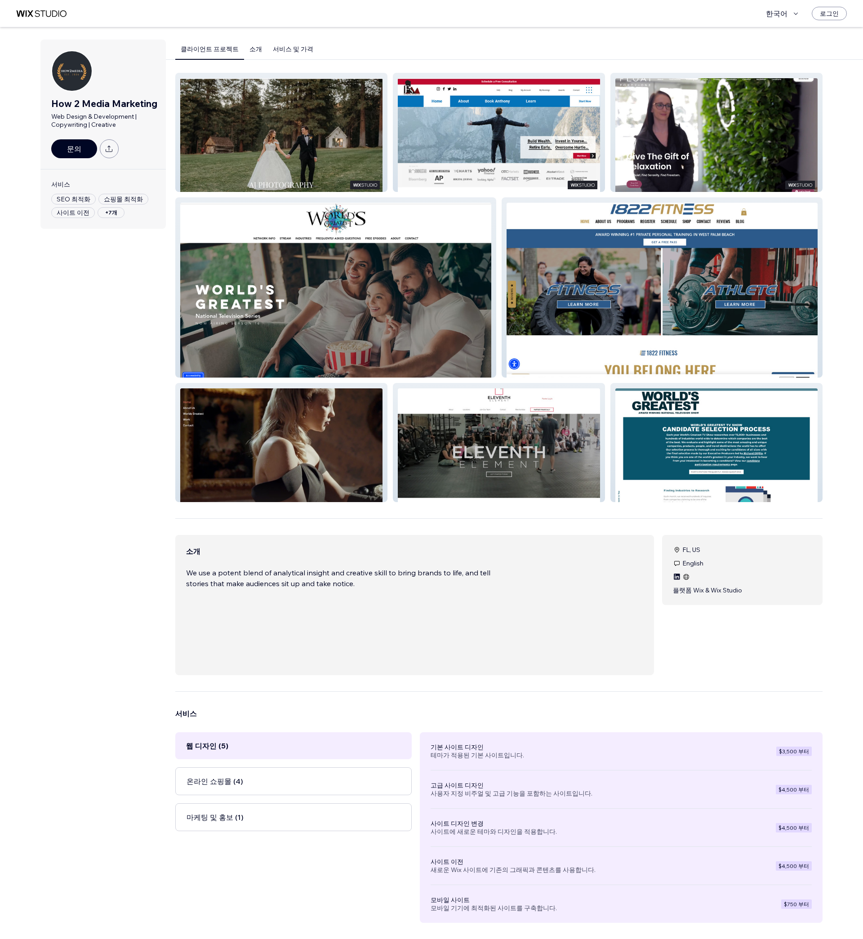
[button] (281, 132)
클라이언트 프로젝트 (210, 49)
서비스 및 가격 (293, 49)
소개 (255, 49)
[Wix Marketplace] (41, 14)
